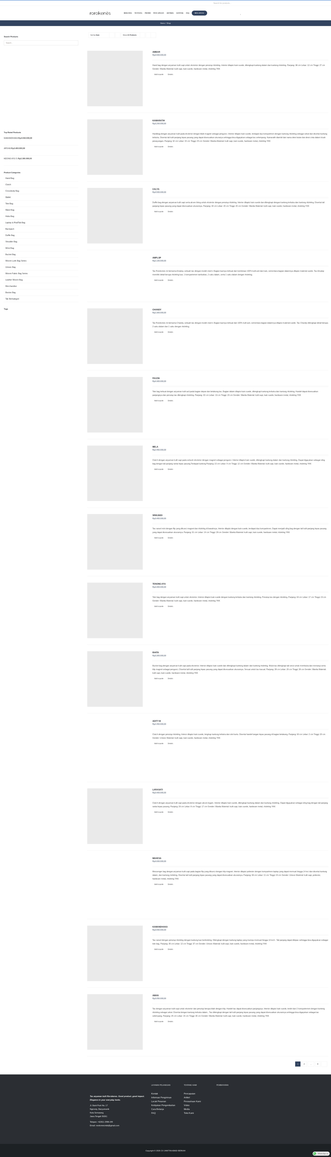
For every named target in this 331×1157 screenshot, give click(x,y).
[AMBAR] (115, 78)
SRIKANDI (157, 515)
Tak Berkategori (12, 299)
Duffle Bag (9, 235)
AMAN (155, 995)
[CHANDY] (115, 336)
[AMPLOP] (115, 276)
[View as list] (153, 35)
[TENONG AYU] (115, 610)
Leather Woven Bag (14, 280)
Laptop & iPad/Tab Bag (15, 222)
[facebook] (90, 3)
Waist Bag (9, 210)
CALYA (155, 189)
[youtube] (99, 3)
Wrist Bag (9, 248)
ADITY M (156, 721)
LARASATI (157, 790)
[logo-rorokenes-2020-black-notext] (100, 9)
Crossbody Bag (12, 191)
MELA (155, 447)
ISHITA (155, 652)
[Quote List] (237, 13)
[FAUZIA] (115, 405)
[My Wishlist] (240, 13)
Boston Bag (10, 292)
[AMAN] (115, 1022)
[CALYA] (115, 215)
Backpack (9, 229)
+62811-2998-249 (105, 1122)
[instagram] (95, 3)
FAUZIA (156, 378)
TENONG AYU (159, 584)
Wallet (8, 197)
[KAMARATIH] (115, 147)
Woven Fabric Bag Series (16, 273)
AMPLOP (156, 258)
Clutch (8, 184)
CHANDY (156, 310)
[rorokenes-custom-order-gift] (41, 52)
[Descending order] (117, 35)
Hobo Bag (9, 216)
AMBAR (156, 52)
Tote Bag (9, 203)
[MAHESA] (115, 885)
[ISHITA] (115, 679)
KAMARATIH (158, 120)
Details (170, 74)
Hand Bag (9, 178)
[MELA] (115, 473)
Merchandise (11, 286)
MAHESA (156, 858)
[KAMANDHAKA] (115, 953)
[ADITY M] (115, 747)
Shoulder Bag (11, 241)
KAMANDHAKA (160, 927)
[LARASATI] (115, 816)
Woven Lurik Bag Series (16, 261)
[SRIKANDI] (115, 542)
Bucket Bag (10, 254)
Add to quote (159, 74)
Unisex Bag (10, 267)
